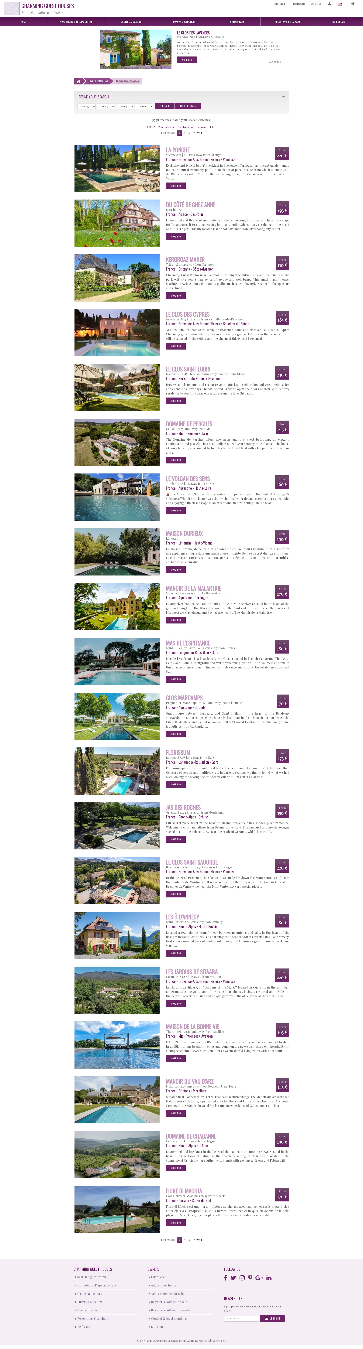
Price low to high (166, 126)
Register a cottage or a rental (170, 1310)
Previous (168, 133)
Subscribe (274, 1318)
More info (179, 59)
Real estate (84, 1327)
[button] (341, 3)
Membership (299, 3)
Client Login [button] (279, 3)
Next (197, 133)
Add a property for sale (167, 1294)
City (212, 126)
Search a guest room (91, 1277)
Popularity (201, 126)
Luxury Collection (89, 1302)
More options (187, 106)
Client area (158, 1277)
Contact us (316, 3)
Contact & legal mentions (168, 1318)
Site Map (156, 1327)
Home (23, 21)
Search (166, 106)
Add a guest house (163, 1285)
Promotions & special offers (96, 1285)
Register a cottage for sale (168, 1302)
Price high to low (185, 126)
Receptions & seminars (93, 1318)
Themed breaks (88, 1310)
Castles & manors (89, 1294)
